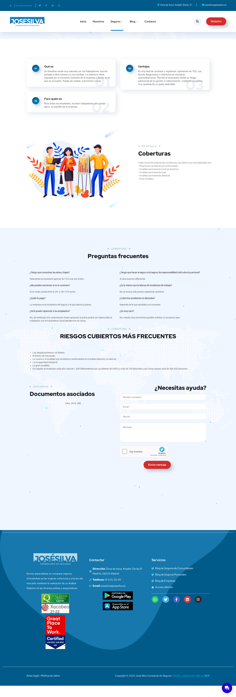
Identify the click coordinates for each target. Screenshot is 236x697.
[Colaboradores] (11, 5)
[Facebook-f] (46, 5)
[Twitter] (40, 5)
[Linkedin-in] (52, 5)
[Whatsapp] (155, 599)
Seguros (116, 21)
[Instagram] (59, 5)
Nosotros (98, 21)
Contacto (150, 21)
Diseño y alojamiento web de (191, 675)
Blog (132, 21)
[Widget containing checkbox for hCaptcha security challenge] (144, 451)
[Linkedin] (187, 599)
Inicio (83, 21)
